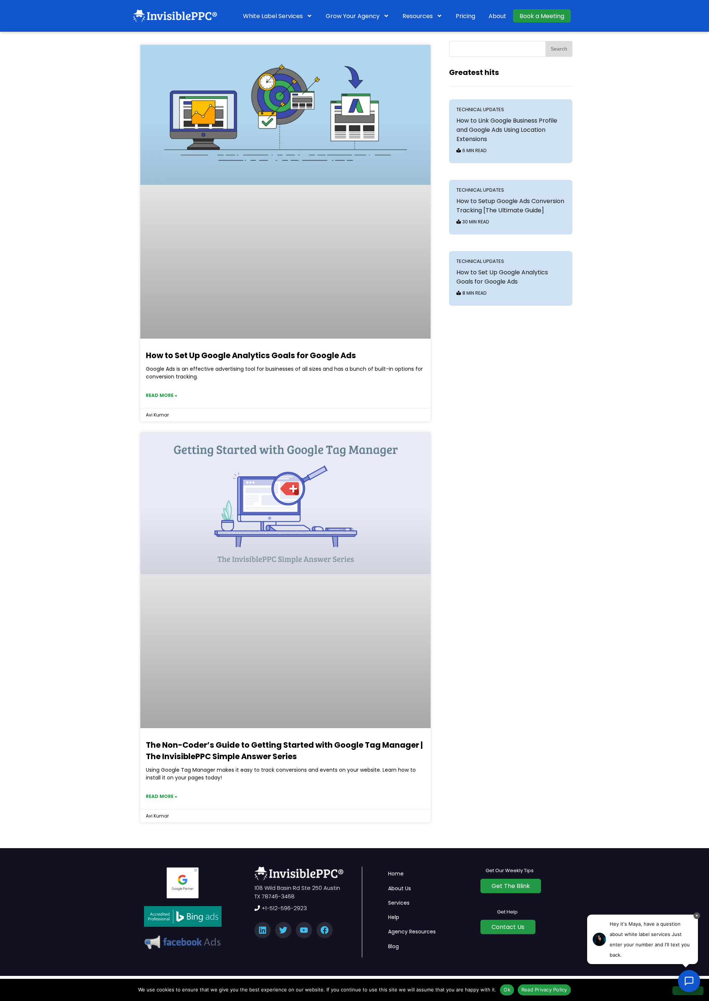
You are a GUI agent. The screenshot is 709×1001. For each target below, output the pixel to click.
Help (393, 917)
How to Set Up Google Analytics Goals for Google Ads (251, 355)
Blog (393, 946)
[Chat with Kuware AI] (689, 981)
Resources (418, 16)
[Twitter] (283, 930)
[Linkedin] (262, 930)
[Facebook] (324, 930)
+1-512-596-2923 (283, 908)
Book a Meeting (542, 16)
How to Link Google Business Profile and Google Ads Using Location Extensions (506, 129)
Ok (507, 990)
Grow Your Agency (353, 16)
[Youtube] (304, 930)
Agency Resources (412, 931)
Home (396, 873)
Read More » (161, 395)
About (497, 16)
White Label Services (273, 16)
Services (399, 902)
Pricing (465, 16)
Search (559, 49)
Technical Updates (480, 109)
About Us (399, 888)
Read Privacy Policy (544, 990)
